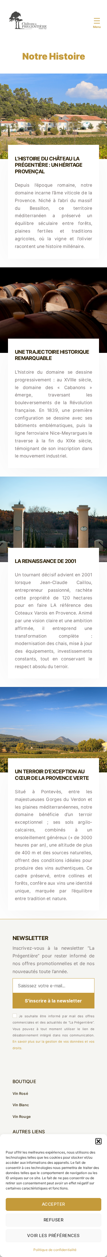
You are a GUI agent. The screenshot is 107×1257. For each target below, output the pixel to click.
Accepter (53, 1204)
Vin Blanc (21, 1105)
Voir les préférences (53, 1235)
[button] (98, 1141)
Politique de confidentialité (54, 1250)
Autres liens (29, 1131)
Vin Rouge (22, 1116)
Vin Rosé (20, 1094)
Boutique (24, 1082)
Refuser (54, 1220)
